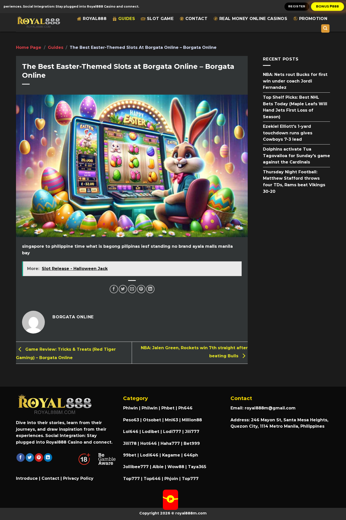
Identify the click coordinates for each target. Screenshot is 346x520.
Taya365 (197, 466)
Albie (158, 466)
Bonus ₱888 (327, 6)
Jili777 (192, 431)
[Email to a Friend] (132, 289)
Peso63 (131, 420)
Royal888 (94, 18)
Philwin (150, 408)
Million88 (192, 420)
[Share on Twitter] (123, 289)
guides (126, 18)
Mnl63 (171, 420)
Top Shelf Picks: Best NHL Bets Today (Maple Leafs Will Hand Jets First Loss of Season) (295, 107)
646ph (191, 455)
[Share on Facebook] (114, 289)
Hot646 (148, 443)
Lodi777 (172, 431)
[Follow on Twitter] (30, 457)
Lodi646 (149, 455)
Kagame (171, 455)
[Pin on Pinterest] (141, 289)
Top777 (131, 478)
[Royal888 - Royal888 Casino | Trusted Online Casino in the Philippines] (38, 22)
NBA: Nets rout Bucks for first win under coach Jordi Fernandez (295, 81)
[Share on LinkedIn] (150, 289)
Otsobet (152, 420)
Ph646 (185, 408)
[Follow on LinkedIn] (48, 457)
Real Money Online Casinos (253, 18)
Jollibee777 (136, 466)
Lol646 (130, 431)
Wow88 (175, 466)
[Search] (325, 28)
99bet (130, 455)
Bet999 (192, 443)
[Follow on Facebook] (20, 457)
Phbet (168, 408)
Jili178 (130, 443)
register (296, 6)
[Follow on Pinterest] (39, 457)
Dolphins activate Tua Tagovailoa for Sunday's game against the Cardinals (296, 155)
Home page (28, 47)
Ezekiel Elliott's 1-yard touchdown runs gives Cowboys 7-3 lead (287, 133)
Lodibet (150, 431)
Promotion (313, 18)
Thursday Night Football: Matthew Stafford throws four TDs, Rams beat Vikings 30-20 (294, 181)
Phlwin (130, 408)
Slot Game (160, 18)
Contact (196, 18)
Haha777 (170, 443)
